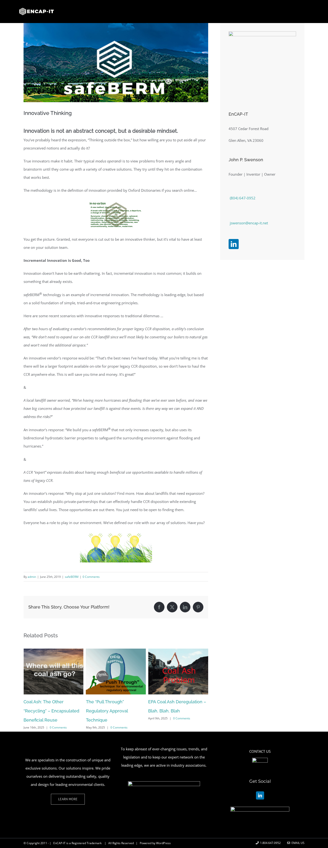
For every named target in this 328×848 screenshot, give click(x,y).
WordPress (163, 843)
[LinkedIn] (234, 244)
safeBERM (72, 577)
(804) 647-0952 (242, 198)
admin (32, 577)
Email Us (297, 843)
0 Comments (91, 577)
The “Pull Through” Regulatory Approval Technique (44, 711)
